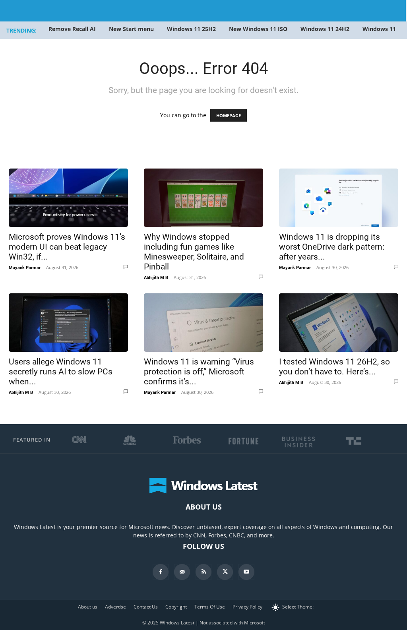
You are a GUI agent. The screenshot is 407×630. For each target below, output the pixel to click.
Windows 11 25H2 (191, 29)
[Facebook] (161, 572)
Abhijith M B (156, 277)
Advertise (115, 606)
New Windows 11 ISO (258, 29)
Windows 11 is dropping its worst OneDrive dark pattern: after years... (331, 247)
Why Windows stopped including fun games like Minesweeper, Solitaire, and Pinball (194, 251)
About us (87, 606)
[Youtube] (246, 572)
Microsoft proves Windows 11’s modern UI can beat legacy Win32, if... (67, 247)
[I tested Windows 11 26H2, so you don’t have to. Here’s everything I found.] (338, 322)
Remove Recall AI (72, 29)
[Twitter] (225, 572)
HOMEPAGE (228, 115)
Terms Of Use (209, 606)
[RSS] (203, 572)
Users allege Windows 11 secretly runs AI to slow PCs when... (60, 371)
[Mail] (182, 572)
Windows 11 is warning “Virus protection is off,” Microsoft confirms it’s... (199, 371)
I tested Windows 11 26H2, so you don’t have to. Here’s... (334, 366)
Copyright (176, 606)
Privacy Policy (247, 606)
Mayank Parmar (25, 267)
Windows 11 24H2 (324, 29)
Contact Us (146, 606)
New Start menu (131, 29)
